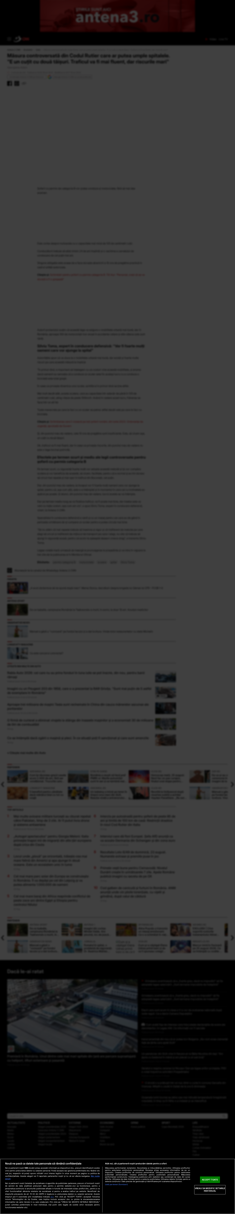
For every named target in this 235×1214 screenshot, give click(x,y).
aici (52, 1196)
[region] (117, 1186)
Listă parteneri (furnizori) (116, 1184)
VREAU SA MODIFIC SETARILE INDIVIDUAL (210, 1189)
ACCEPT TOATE (210, 1179)
